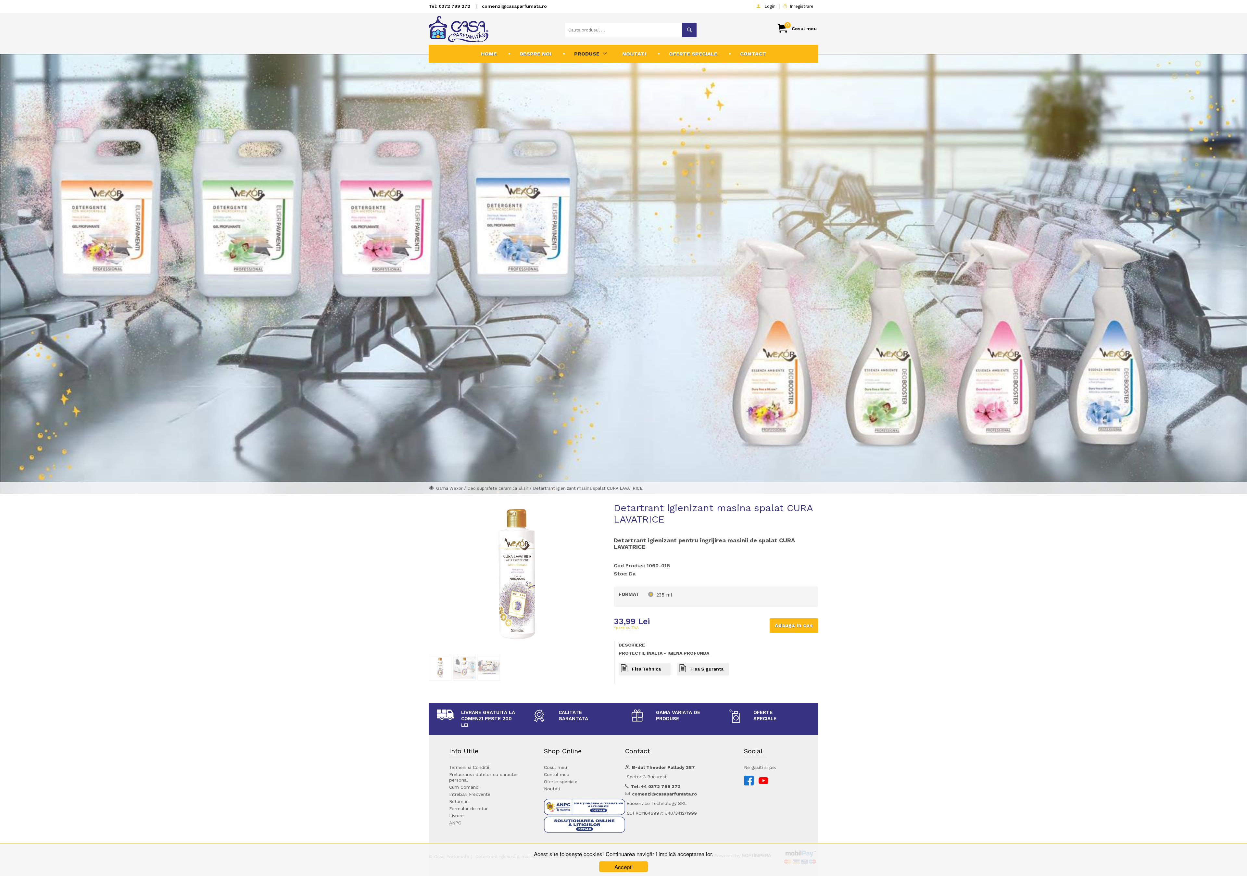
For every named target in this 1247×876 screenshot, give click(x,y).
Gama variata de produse (678, 715)
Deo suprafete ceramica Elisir (497, 488)
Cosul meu (555, 767)
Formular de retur (468, 808)
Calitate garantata (573, 715)
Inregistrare (800, 6)
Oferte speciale (693, 54)
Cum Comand (464, 787)
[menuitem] (489, 54)
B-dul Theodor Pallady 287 (663, 767)
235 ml (664, 595)
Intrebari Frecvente (469, 794)
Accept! (623, 867)
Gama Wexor (450, 488)
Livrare (456, 815)
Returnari (459, 801)
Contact (753, 54)
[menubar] (623, 54)
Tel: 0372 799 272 (449, 6)
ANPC (455, 822)
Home (489, 54)
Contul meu (556, 774)
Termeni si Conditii (469, 767)
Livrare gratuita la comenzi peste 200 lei (488, 718)
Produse (586, 54)
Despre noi (535, 54)
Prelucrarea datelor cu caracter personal (483, 777)
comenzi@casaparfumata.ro (514, 6)
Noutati (634, 54)
